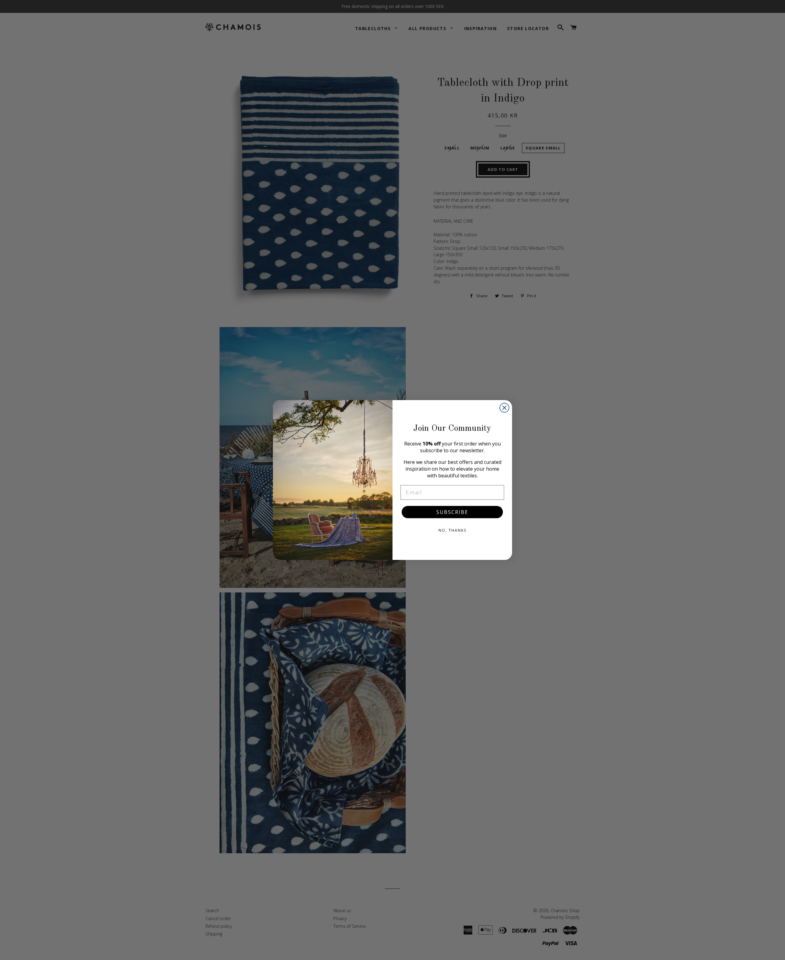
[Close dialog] (504, 407)
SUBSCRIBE (452, 512)
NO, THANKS (452, 530)
